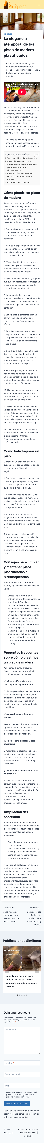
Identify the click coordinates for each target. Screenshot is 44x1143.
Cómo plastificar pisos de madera (22, 158)
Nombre (9, 1063)
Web (7, 1085)
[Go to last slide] (7, 969)
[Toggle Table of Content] (35, 155)
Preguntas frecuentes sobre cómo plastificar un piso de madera (19, 176)
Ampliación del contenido (18, 182)
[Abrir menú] (39, 4)
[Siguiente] (37, 969)
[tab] (17, 995)
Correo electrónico (14, 1074)
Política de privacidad (28, 1129)
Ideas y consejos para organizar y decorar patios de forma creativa (11, 915)
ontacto (29, 1136)
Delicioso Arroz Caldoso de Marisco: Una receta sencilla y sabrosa (33, 916)
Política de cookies (27, 1133)
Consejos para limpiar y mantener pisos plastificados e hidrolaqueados (22, 167)
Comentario (11, 1029)
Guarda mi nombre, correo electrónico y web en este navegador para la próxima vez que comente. (22, 1094)
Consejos (8, 34)
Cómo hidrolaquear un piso (19, 161)
